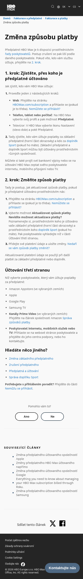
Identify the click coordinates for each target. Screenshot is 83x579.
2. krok (36, 62)
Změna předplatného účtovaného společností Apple (46, 457)
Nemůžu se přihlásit (18, 388)
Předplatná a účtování (24, 371)
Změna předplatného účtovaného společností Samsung (46, 493)
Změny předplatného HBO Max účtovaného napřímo (45, 465)
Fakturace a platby (56, 18)
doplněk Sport (47, 230)
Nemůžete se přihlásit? (44, 109)
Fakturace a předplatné (28, 18)
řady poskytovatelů (17, 54)
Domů (6, 18)
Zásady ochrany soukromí (19, 546)
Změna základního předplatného (31, 358)
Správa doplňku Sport (23, 377)
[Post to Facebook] (62, 523)
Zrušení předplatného (24, 365)
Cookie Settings (13, 557)
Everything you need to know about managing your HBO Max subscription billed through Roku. (47, 483)
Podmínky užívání (14, 552)
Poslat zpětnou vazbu (17, 540)
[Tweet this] (54, 523)
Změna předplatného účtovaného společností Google (46, 473)
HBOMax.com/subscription (31, 104)
